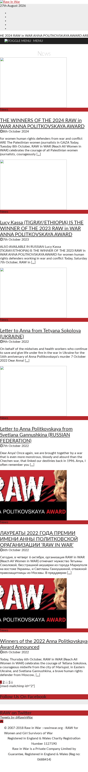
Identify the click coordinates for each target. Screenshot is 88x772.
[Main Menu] (22, 40)
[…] (38, 154)
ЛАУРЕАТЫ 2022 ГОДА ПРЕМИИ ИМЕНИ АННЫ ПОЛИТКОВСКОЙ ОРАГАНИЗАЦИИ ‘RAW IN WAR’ (39, 539)
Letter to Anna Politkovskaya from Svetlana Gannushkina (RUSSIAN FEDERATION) (36, 435)
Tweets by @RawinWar (16, 717)
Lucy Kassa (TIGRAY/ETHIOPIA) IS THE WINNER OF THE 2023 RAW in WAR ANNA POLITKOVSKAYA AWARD (41, 228)
